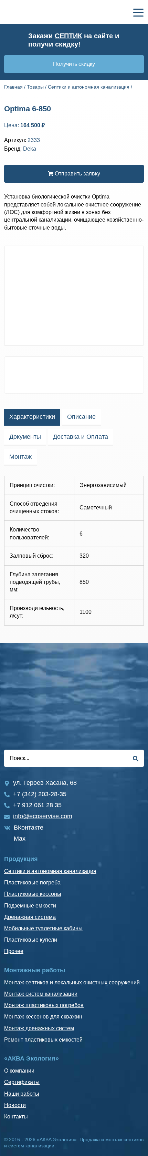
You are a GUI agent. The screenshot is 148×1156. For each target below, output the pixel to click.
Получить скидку (74, 64)
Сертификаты (22, 1082)
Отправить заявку (76, 173)
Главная (13, 87)
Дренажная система (30, 917)
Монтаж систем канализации (40, 994)
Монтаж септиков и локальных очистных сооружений (72, 982)
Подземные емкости (30, 906)
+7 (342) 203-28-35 (39, 794)
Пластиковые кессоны (32, 894)
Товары (35, 87)
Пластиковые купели (30, 940)
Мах (19, 838)
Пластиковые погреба (32, 882)
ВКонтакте (28, 827)
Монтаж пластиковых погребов (44, 1005)
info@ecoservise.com (42, 816)
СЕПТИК (68, 36)
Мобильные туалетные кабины (43, 928)
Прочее (13, 951)
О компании (19, 1071)
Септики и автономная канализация (88, 87)
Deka (29, 149)
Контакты (16, 1116)
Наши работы (21, 1094)
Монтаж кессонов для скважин (43, 1017)
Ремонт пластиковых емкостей (43, 1040)
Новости (15, 1105)
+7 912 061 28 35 (37, 805)
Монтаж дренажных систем (39, 1028)
